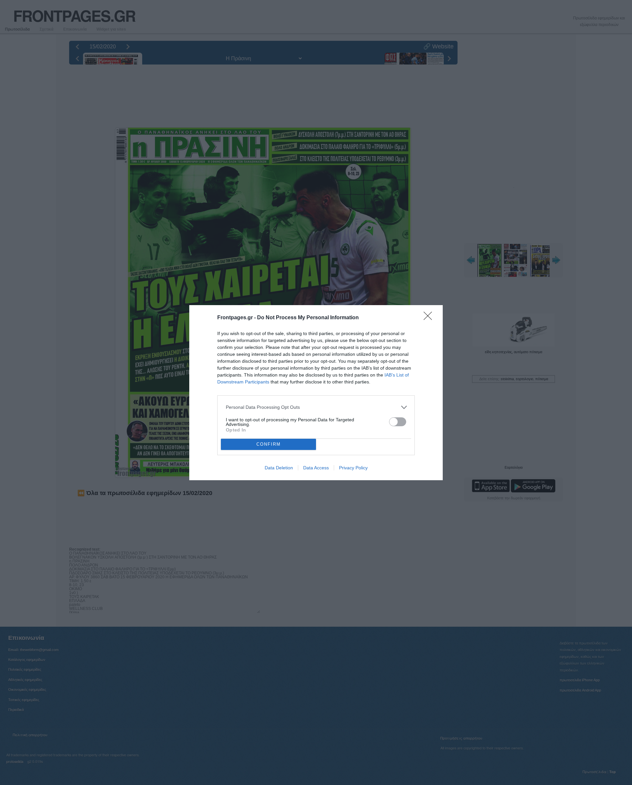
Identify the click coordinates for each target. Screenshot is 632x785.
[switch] (397, 421)
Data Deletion (279, 467)
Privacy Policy (353, 467)
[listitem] (316, 407)
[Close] (430, 318)
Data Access (316, 467)
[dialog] (316, 392)
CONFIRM (268, 444)
